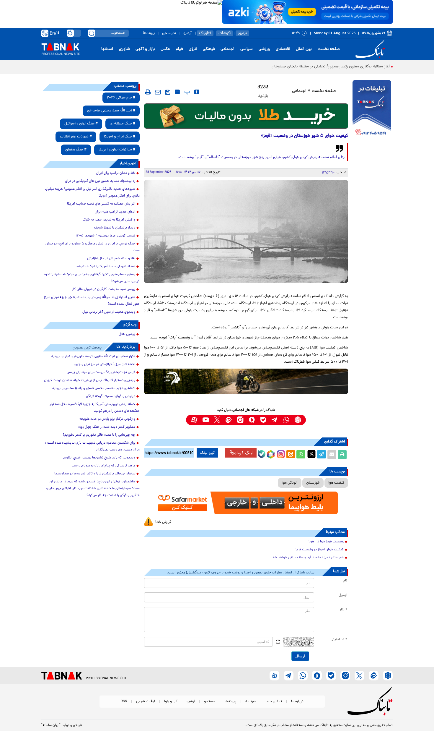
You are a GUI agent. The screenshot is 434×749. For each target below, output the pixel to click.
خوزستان (313, 483)
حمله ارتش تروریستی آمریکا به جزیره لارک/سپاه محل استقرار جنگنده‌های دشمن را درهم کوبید (95, 408)
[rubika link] (297, 420)
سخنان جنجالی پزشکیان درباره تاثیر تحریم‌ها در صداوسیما (94, 473)
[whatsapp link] (286, 420)
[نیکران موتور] (246, 381)
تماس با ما (273, 701)
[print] (148, 92)
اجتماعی (227, 49)
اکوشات (224, 33)
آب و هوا (170, 701)
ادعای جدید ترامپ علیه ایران (115, 212)
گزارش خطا (163, 522)
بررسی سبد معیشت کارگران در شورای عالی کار (103, 289)
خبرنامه (250, 701)
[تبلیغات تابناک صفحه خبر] (372, 110)
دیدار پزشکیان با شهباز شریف (114, 228)
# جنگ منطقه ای (122, 124)
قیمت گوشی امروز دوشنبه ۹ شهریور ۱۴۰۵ (105, 236)
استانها (107, 49)
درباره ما (297, 701)
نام (345, 580)
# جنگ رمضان (76, 150)
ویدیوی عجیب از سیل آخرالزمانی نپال (108, 312)
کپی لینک (207, 453)
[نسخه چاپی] (342, 454)
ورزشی (264, 49)
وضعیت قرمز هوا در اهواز (326, 541)
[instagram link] (240, 420)
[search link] (91, 33)
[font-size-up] (197, 92)
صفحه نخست (329, 49)
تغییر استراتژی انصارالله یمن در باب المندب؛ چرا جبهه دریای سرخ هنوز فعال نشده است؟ (92, 301)
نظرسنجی (169, 33)
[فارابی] (246, 116)
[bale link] (263, 420)
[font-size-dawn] (177, 92)
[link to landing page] (371, 49)
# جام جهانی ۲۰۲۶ (121, 97)
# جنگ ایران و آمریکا (119, 137)
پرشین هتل (127, 334)
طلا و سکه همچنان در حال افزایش (111, 258)
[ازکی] (307, 12)
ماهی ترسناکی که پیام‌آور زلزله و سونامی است (103, 465)
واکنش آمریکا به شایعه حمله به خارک (109, 220)
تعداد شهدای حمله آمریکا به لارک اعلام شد (105, 266)
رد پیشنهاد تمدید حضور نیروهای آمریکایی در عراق (100, 181)
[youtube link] (205, 420)
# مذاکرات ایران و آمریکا (117, 150)
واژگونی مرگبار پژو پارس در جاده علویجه (107, 419)
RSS (124, 701)
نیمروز (242, 33)
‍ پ (186, 92)
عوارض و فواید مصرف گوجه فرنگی (110, 396)
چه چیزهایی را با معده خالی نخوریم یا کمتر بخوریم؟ (99, 435)
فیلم (179, 49)
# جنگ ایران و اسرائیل (81, 124)
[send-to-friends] (158, 92)
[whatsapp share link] (300, 454)
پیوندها (149, 33)
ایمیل (343, 595)
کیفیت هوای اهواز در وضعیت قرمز (319, 549)
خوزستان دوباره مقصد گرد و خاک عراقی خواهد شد (308, 557)
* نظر (343, 609)
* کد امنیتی (339, 639)
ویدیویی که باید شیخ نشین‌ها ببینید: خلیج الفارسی (98, 458)
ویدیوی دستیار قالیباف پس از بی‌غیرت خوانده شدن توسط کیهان (89, 380)
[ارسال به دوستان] (331, 454)
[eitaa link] (228, 420)
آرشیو (187, 33)
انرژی (193, 49)
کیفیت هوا (336, 483)
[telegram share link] (321, 454)
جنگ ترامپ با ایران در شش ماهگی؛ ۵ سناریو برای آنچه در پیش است (92, 247)
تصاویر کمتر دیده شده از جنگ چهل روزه (106, 427)
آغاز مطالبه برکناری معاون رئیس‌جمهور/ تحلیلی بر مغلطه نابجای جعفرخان (331, 67)
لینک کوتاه (244, 452)
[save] (168, 92)
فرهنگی (209, 49)
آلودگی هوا (290, 483)
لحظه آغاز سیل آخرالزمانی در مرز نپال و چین (104, 364)
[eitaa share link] (290, 454)
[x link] (217, 420)
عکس (165, 49)
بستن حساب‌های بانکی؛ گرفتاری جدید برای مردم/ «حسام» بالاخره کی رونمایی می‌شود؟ (92, 278)
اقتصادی (283, 49)
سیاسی (246, 49)
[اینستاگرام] (280, 453)
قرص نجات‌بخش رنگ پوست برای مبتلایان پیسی (101, 372)
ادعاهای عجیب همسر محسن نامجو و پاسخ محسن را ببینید (93, 388)
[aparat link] (194, 420)
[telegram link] (274, 420)
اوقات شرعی (145, 701)
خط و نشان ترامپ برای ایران (115, 173)
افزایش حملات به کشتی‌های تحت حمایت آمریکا (101, 204)
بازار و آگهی (145, 49)
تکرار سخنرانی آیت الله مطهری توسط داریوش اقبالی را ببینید (93, 356)
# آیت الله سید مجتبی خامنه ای (111, 111)
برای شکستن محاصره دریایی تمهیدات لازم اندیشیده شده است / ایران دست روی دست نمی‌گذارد (92, 446)
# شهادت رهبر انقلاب (76, 137)
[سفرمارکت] (246, 503)
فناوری (124, 49)
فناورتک (205, 33)
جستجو (209, 701)
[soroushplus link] (251, 420)
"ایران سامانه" (51, 725)
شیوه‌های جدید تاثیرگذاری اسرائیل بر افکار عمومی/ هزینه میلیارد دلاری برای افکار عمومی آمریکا (92, 193)
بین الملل (304, 49)
